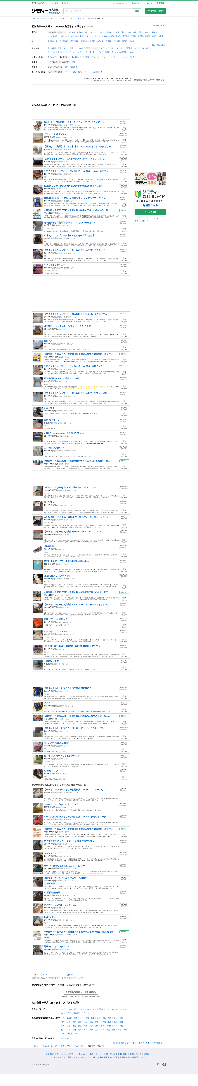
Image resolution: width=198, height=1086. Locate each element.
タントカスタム (48, 522)
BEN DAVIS (47, 384)
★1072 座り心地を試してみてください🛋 (65, 865)
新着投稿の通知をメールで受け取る (149, 80)
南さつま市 (65, 36)
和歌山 (109, 1026)
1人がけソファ (51, 770)
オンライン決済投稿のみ (74, 72)
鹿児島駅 (84, 41)
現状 (45, 241)
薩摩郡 (154, 36)
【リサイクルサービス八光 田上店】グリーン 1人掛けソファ (74, 728)
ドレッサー (120, 48)
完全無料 (46, 652)
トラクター (86, 1013)
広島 (68, 1030)
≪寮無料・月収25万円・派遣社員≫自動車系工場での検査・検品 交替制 (79, 932)
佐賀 (108, 1030)
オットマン (101, 57)
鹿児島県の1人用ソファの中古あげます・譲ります (59, 26)
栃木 (109, 1022)
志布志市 (74, 36)
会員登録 (160, 3)
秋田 (92, 1018)
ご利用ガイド (71, 1057)
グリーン (46, 426)
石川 (121, 1018)
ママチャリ (123, 1009)
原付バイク (78, 1009)
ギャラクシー (48, 493)
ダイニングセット (107, 48)
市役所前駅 (67, 451)
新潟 (109, 1018)
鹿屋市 (79, 32)
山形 (98, 1018)
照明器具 (129, 48)
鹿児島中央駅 (53, 41)
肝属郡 (133, 36)
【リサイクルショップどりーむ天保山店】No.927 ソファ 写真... (76, 393)
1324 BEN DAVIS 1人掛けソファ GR (61, 378)
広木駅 (131, 41)
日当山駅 (66, 881)
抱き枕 (46, 552)
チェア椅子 (49, 408)
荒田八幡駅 (74, 41)
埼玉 (85, 1022)
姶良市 (104, 36)
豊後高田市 (62, 935)
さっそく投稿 (150, 212)
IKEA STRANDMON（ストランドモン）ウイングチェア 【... (74, 122)
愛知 (121, 1022)
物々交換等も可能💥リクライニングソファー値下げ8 (69, 222)
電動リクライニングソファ (57, 946)
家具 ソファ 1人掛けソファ (57, 619)
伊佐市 (97, 36)
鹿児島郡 (126, 36)
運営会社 (148, 1054)
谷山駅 (66, 520)
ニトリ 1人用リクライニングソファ (61, 756)
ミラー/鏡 (87, 52)
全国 (63, 1018)
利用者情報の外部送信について (133, 1057)
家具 (62, 18)
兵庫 (85, 1026)
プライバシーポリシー (66, 1054)
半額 (45, 776)
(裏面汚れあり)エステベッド (57, 576)
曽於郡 (161, 36)
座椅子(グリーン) (52, 420)
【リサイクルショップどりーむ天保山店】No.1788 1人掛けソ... (75, 250)
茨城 (104, 1022)
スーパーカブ (66, 1013)
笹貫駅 (108, 41)
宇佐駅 (69, 935)
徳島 (79, 1030)
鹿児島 (54, 125)
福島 (104, 1018)
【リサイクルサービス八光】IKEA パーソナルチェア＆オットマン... (77, 604)
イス (45, 347)
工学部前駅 (64, 41)
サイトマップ (57, 1057)
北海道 (69, 1018)
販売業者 (73, 67)
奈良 (102, 1026)
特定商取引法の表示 (108, 1057)
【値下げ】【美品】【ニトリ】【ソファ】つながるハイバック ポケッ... (78, 146)
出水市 (101, 32)
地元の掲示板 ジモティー (120, 3)
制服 (70, 1009)
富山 (115, 1018)
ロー (45, 508)
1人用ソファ (80, 18)
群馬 (115, 1022)
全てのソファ (53, 57)
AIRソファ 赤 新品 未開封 (56, 743)
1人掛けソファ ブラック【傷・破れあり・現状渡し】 (69, 235)
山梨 (68, 1022)
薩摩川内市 (132, 32)
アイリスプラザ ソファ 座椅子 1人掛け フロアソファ (72, 841)
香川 (85, 1030)
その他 (131, 52)
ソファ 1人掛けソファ (55, 134)
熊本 (57, 213)
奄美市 (82, 36)
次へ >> (70, 975)
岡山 (63, 1030)
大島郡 (147, 36)
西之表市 (116, 32)
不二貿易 (46, 694)
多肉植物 (76, 1013)
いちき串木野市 (53, 36)
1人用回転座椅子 (52, 892)
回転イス (48, 341)
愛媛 (91, 1030)
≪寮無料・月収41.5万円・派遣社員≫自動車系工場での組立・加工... (77, 592)
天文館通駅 (65, 895)
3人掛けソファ (90, 57)
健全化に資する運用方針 (116, 1054)
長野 (74, 1022)
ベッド (65, 48)
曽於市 (147, 32)
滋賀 (96, 1026)
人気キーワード (157, 25)
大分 (57, 595)
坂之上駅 (65, 225)
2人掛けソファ (77, 57)
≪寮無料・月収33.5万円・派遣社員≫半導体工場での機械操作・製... (77, 210)
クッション (123, 57)
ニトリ (46, 453)
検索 (137, 11)
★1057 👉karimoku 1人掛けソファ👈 (65, 433)
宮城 (87, 1018)
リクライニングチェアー (55, 265)
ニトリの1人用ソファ (54, 448)
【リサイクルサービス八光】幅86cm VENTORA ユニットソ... (74, 531)
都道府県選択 (54, 13)
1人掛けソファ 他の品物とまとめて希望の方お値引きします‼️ (75, 186)
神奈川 (97, 1022)
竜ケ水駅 (67, 238)
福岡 (102, 1030)
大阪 (79, 1026)
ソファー (46, 332)
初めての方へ (136, 3)
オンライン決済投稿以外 (94, 72)
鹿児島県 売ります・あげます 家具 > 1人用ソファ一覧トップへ (139, 1043)
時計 (94, 52)
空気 (45, 749)
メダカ (63, 1009)
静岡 (74, 1026)
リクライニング (48, 228)
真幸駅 (66, 411)
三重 (68, 1026)
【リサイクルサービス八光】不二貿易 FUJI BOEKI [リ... (71, 688)
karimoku (46, 439)
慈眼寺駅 (116, 41)
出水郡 (118, 36)
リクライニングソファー (55, 631)
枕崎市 (86, 32)
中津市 (61, 595)
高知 (96, 1030)
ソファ (69, 18)
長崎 (125, 1030)
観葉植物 (100, 1009)
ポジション (47, 581)
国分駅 (92, 41)
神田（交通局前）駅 (70, 125)
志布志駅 (100, 41)
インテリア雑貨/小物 (105, 52)
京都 (91, 1026)
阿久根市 (94, 32)
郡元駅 (66, 856)
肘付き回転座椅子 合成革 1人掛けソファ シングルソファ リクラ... (75, 198)
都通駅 (66, 634)
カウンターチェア (52, 853)
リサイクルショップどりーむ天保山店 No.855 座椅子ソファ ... (76, 366)
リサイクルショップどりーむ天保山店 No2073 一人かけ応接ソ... (76, 171)
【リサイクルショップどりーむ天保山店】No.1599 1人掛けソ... (75, 314)
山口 (74, 1030)
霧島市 (154, 32)
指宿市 (108, 32)
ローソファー (50, 502)
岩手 (81, 1018)
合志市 (61, 213)
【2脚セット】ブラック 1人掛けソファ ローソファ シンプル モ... (75, 159)
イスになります (51, 661)
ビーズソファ (112, 57)
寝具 (59, 48)
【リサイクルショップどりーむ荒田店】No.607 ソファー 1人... (74, 789)
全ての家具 (52, 48)
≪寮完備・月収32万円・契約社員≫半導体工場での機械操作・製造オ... (78, 354)
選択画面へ (65, 1038)
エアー (46, 567)
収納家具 (87, 48)
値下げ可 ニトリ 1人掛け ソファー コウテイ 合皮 (67, 326)
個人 (66, 67)
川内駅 (124, 41)
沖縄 (77, 1033)
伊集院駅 (65, 622)
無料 (73, 62)
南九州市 (90, 36)
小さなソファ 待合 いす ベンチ (61, 804)
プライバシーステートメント (91, 1054)
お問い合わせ (135, 1054)
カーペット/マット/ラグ (142, 48)
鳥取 (115, 1026)
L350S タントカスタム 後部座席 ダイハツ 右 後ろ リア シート (78, 517)
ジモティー (36, 18)
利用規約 (50, 1054)
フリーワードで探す (88, 1057)
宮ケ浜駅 (61, 664)
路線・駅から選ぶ (158, 45)
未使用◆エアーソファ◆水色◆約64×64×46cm (66, 561)
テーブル (78, 48)
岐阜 (63, 1026)
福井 (63, 1022)
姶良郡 (111, 36)
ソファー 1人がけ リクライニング (63, 905)
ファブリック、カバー (74, 52)
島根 (121, 1026)
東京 (79, 1022)
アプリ (46, 923)
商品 (45, 177)
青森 (75, 1018)
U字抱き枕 (49, 546)
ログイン (148, 3)
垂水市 (123, 32)
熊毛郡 (140, 36)
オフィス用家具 (121, 52)
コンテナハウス (111, 1009)
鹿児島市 (71, 32)
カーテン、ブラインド (56, 52)
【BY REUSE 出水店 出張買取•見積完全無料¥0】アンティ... (73, 646)
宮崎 (63, 1033)
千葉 (91, 1022)
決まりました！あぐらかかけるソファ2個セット (67, 878)
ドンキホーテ (89, 1009)
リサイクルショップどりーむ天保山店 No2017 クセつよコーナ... (76, 816)
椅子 (71, 48)
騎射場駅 (67, 201)
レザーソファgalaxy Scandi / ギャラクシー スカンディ (70, 487)
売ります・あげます (50, 18)
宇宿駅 (64, 807)
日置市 (140, 32)
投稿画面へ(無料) (156, 11)
